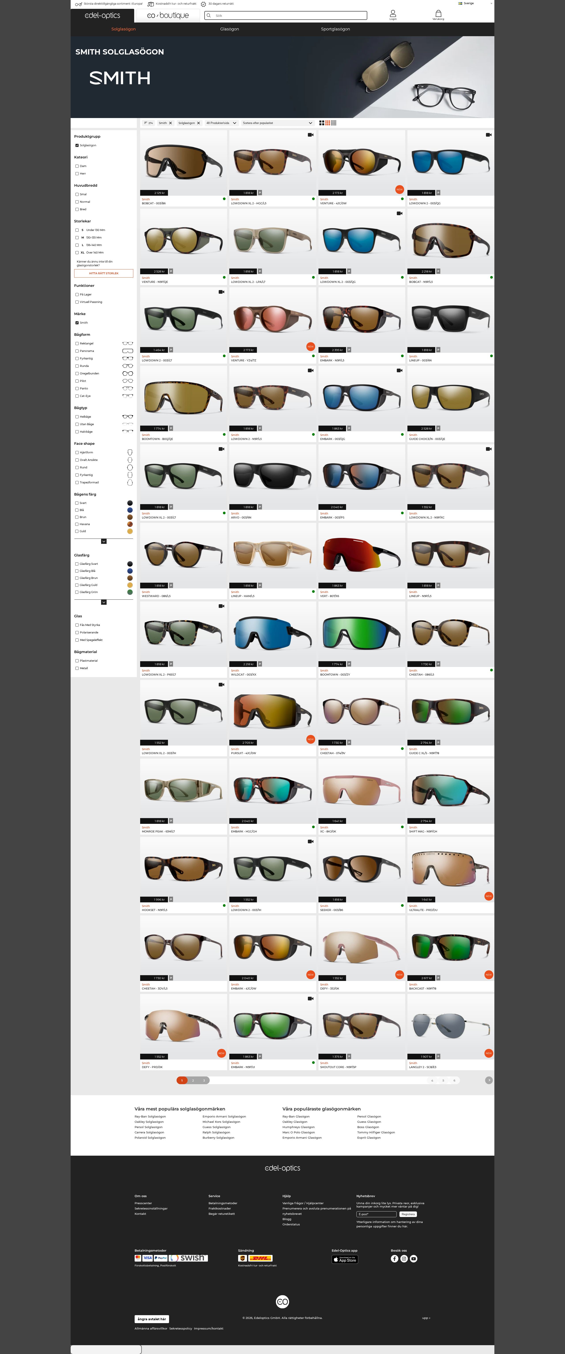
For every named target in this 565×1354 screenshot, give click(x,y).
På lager (86, 294)
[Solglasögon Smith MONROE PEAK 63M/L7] (183, 789)
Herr (83, 173)
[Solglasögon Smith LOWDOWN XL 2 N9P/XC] (450, 474)
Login (393, 19)
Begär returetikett (222, 1213)
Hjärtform (86, 452)
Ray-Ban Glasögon (296, 1116)
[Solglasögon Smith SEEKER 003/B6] (361, 867)
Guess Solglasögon (217, 1127)
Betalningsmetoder (223, 1203)
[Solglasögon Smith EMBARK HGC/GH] (272, 789)
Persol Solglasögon (149, 1127)
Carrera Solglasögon (149, 1132)
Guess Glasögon (369, 1121)
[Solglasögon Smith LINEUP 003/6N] (450, 317)
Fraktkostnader (220, 1208)
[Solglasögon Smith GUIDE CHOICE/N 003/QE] (450, 396)
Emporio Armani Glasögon (302, 1137)
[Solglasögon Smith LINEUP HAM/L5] (272, 553)
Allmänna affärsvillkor (151, 1328)
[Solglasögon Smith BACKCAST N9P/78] (450, 945)
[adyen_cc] (138, 1258)
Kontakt (140, 1213)
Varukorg (438, 19)
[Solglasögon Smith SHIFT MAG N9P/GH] (450, 789)
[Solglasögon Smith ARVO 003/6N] (272, 474)
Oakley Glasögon (294, 1121)
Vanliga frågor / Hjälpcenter (303, 1203)
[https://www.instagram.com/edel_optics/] (404, 1259)
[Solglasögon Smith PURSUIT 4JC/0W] (272, 710)
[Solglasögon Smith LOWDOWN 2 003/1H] (272, 867)
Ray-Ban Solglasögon (150, 1116)
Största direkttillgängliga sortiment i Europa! (113, 3)
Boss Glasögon (368, 1127)
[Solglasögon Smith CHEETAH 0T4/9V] (361, 710)
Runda (84, 366)
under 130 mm (94, 230)
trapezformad (89, 482)
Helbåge (85, 416)
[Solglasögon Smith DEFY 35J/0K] (361, 945)
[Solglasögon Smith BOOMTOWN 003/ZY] (361, 631)
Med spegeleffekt (91, 640)
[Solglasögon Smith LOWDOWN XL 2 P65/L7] (183, 631)
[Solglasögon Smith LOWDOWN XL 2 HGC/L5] (272, 160)
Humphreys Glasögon (298, 1127)
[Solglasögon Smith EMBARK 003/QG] (361, 396)
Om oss (141, 1196)
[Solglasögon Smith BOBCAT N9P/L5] (450, 239)
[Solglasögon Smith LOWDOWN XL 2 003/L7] (183, 474)
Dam (83, 166)
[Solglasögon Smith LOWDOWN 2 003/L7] (183, 317)
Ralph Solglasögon (216, 1132)
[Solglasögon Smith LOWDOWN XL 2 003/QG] (361, 239)
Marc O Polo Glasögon (298, 1132)
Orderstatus (291, 1224)
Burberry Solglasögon (218, 1137)
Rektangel (86, 343)
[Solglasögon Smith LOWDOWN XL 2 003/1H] (183, 710)
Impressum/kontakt (208, 1328)
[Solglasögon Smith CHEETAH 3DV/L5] (183, 945)
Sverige (469, 3)
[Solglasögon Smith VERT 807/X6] (361, 553)
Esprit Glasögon (369, 1137)
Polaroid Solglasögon (150, 1137)
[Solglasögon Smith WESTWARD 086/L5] (183, 553)
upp (425, 1318)
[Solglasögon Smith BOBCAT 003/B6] (183, 160)
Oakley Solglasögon (149, 1121)
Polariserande (89, 632)
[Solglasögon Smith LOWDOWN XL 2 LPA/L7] (272, 239)
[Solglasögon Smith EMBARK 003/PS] (361, 474)
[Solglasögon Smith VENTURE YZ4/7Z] (272, 317)
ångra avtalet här (152, 1319)
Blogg (286, 1219)
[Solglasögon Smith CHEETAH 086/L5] (450, 631)
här (404, 1226)
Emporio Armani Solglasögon (224, 1116)
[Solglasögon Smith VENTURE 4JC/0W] (361, 160)
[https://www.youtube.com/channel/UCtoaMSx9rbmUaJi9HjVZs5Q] (413, 1259)
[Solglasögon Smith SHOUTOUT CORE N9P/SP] (361, 1024)
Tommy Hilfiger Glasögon (376, 1132)
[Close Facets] (104, 123)
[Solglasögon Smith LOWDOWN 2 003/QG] (450, 160)
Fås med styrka (90, 625)
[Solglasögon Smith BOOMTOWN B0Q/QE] (183, 396)
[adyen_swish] (188, 1258)
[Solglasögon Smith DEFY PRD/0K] (183, 1024)
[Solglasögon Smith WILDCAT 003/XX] (272, 631)
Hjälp (286, 1196)
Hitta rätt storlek (104, 273)
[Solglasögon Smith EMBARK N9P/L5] (361, 317)
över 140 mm (92, 252)
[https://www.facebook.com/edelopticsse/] (394, 1259)
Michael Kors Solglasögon (221, 1121)
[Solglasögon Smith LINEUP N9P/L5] (450, 553)
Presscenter (143, 1203)
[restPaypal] (161, 1258)
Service (214, 1196)
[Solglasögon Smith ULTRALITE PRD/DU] (450, 867)
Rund (83, 467)
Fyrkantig (86, 358)
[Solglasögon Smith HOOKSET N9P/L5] (183, 867)
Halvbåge (86, 431)
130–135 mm (92, 237)
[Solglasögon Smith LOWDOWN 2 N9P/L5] (272, 396)
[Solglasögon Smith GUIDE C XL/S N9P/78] (450, 710)
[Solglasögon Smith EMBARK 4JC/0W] (272, 945)
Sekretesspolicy (180, 1328)
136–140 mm (92, 245)
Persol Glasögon (369, 1116)
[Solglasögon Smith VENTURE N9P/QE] (183, 239)
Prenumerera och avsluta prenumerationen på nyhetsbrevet (316, 1211)
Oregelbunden (89, 373)
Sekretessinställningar (151, 1208)
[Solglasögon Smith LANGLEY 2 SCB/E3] (450, 1024)
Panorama (87, 351)
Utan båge (87, 424)
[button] (102, 16)
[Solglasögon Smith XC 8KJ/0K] (361, 789)
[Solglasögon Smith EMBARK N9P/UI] (272, 1024)
